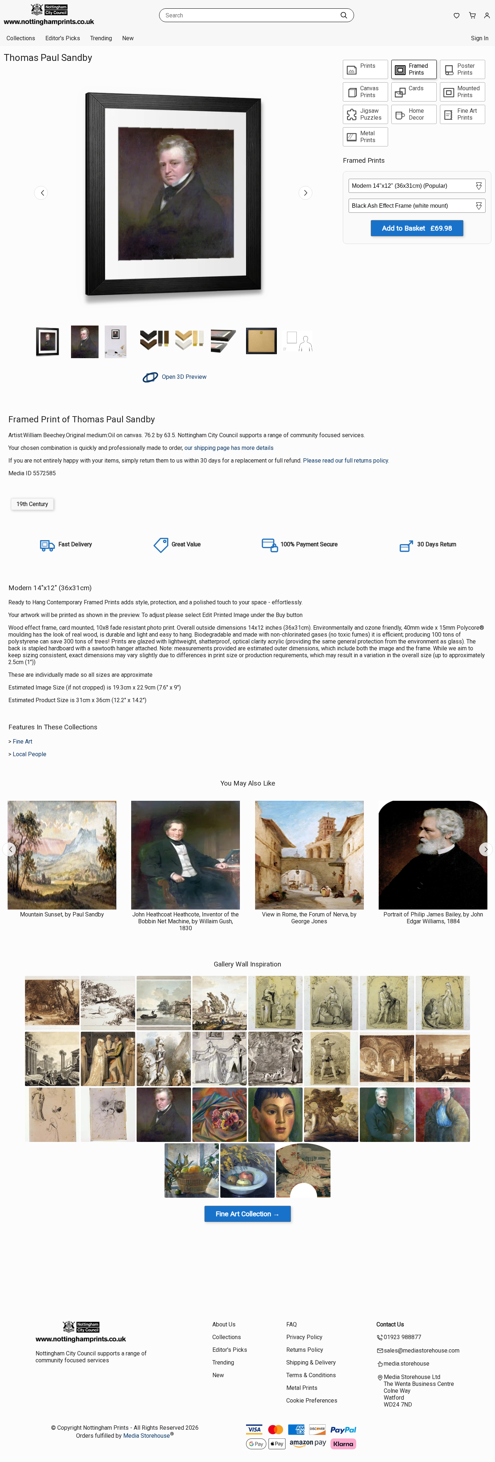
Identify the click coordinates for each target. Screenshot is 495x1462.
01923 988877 (402, 1337)
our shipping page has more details (229, 447)
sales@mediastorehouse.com (421, 1350)
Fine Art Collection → (248, 1214)
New (128, 38)
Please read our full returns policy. (346, 460)
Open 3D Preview (184, 376)
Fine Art (22, 741)
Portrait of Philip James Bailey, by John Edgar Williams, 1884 (433, 918)
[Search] (344, 15)
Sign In (479, 38)
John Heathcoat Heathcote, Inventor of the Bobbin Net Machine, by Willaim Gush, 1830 (185, 921)
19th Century (32, 504)
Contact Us (390, 1324)
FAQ (291, 1324)
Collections (21, 38)
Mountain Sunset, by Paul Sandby (62, 914)
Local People (29, 754)
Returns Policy (304, 1349)
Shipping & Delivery (311, 1362)
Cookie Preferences (311, 1400)
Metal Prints (301, 1387)
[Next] (305, 193)
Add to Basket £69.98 (417, 228)
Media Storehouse (146, 1435)
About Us (224, 1324)
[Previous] (41, 193)
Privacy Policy (304, 1337)
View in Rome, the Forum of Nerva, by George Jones (309, 918)
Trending (101, 38)
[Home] (49, 23)
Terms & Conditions (311, 1375)
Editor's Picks (62, 38)
